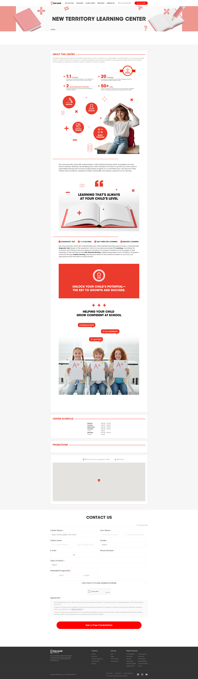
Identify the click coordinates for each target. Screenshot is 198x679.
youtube (146, 674)
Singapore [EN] (130, 666)
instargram (142, 674)
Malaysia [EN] (129, 661)
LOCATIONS (141, 3)
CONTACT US (110, 3)
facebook (138, 674)
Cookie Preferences (128, 673)
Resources (94, 656)
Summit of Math (115, 658)
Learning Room (114, 661)
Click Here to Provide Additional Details (99, 583)
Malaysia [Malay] (142, 661)
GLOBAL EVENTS (90, 3)
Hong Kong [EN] (130, 654)
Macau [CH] (141, 656)
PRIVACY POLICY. (77, 609)
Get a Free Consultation (99, 625)
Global (140, 666)
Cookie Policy (118, 673)
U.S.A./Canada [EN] (125, 3)
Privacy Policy (109, 673)
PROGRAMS (79, 3)
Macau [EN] (129, 656)
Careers (94, 654)
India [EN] (128, 658)
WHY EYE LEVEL (69, 3)
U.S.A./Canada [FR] (143, 663)
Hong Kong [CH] (142, 654)
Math (61, 575)
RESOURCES (100, 3)
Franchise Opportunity (97, 658)
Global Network (96, 661)
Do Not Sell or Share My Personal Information (116, 675)
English (86, 575)
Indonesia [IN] (141, 658)
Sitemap (94, 663)
